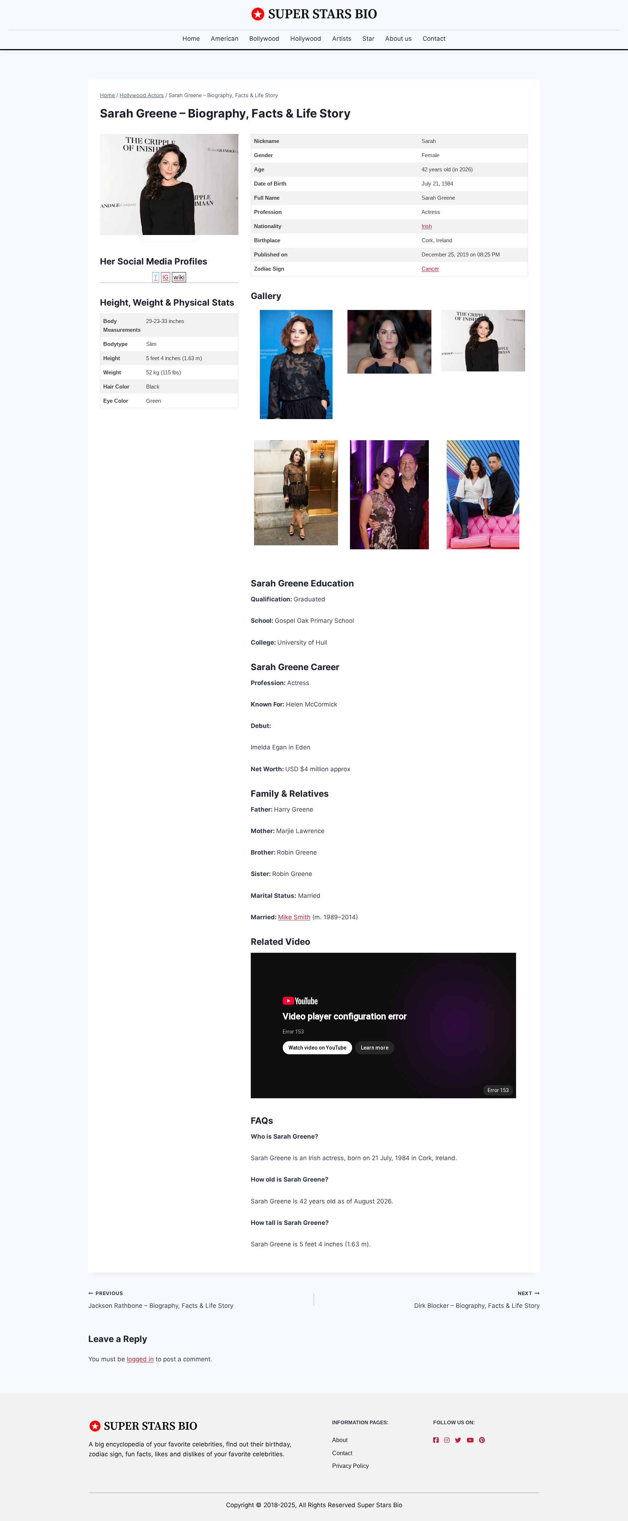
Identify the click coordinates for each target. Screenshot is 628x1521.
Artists (341, 38)
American (224, 38)
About (339, 1440)
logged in (140, 1359)
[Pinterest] (483, 1440)
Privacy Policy (350, 1466)
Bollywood (264, 38)
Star (368, 38)
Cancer (430, 269)
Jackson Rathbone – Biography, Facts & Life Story (160, 1300)
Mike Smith (294, 917)
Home (191, 38)
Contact (434, 38)
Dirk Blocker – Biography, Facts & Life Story (477, 1300)
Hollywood (305, 38)
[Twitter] (460, 1440)
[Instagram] (448, 1440)
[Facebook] (437, 1440)
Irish (427, 226)
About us (398, 38)
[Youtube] (472, 1440)
